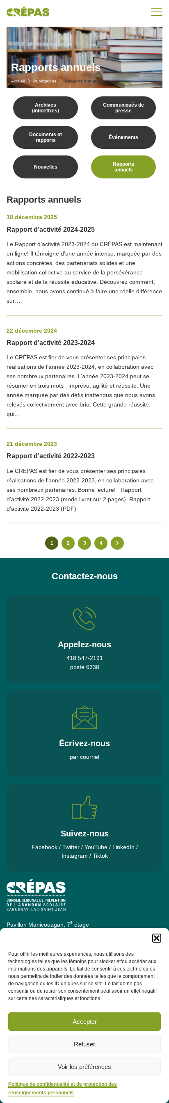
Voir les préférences (84, 1066)
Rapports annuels (124, 167)
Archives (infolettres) (45, 108)
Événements (123, 137)
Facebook (44, 847)
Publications (44, 81)
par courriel (84, 757)
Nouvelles (45, 167)
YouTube (95, 847)
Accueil (18, 81)
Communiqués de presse (123, 108)
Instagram (75, 855)
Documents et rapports (45, 137)
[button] (157, 938)
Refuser (84, 1044)
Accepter (85, 1021)
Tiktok (100, 855)
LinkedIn (123, 847)
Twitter (71, 847)
